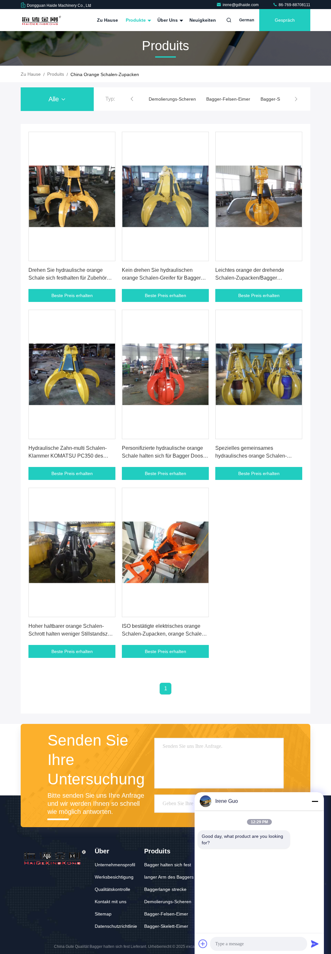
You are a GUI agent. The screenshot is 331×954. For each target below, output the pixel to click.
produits (55, 74)
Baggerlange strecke (165, 889)
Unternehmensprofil (115, 864)
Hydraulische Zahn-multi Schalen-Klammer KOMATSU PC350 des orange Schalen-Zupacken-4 (67, 455)
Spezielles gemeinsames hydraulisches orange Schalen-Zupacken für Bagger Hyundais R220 (258, 455)
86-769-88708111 (294, 5)
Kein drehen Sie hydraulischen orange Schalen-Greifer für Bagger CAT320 (161, 277)
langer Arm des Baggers (169, 877)
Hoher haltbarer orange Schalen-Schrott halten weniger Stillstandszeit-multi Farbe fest (71, 633)
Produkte (136, 20)
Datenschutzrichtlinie (116, 926)
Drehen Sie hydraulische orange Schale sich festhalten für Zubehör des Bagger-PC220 (67, 277)
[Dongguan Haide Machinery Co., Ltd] (41, 20)
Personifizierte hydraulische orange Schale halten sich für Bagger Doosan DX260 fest (165, 455)
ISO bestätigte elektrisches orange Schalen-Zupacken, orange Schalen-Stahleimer (164, 633)
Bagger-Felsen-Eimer (228, 99)
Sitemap (103, 913)
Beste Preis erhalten (72, 295)
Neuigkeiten (202, 20)
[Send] (315, 944)
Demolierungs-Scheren (172, 99)
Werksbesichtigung (114, 877)
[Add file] (203, 944)
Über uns (168, 20)
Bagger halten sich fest (167, 864)
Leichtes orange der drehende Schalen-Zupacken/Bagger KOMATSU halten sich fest (249, 277)
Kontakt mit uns (110, 901)
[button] (132, 99)
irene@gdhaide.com (241, 5)
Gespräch (285, 20)
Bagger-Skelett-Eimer (166, 926)
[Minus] (315, 801)
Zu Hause (107, 20)
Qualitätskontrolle (112, 889)
